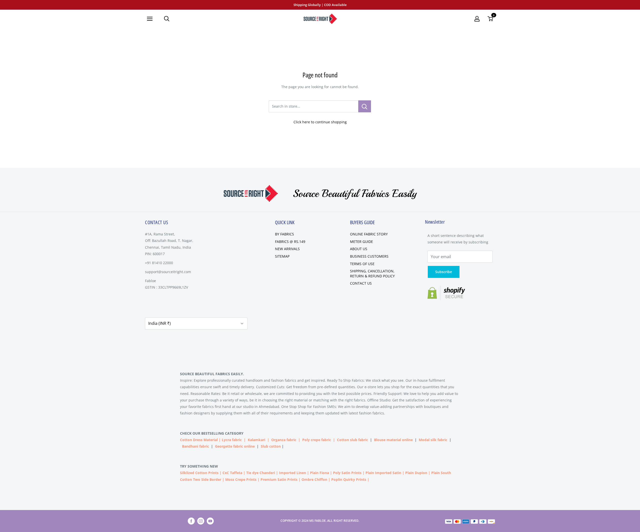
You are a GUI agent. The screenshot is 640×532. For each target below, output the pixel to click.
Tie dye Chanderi (260, 472)
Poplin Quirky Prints (348, 479)
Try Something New (199, 466)
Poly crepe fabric (316, 439)
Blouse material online (393, 439)
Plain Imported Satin (383, 472)
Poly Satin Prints (347, 472)
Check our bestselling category (212, 433)
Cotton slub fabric (352, 439)
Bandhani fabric (195, 446)
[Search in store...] (364, 106)
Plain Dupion (416, 472)
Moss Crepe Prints (240, 479)
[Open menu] (151, 18)
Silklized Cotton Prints (199, 472)
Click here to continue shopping (320, 122)
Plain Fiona (319, 472)
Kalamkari (256, 439)
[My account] (477, 18)
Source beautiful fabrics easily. (212, 373)
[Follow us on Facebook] (191, 521)
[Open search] (167, 18)
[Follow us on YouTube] (210, 521)
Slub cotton (271, 446)
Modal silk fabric (433, 439)
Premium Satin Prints (279, 479)
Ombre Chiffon (314, 479)
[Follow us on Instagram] (200, 521)
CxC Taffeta (232, 472)
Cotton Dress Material (199, 439)
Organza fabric (283, 439)
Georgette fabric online (235, 446)
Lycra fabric (232, 439)
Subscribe (443, 271)
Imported (287, 472)
